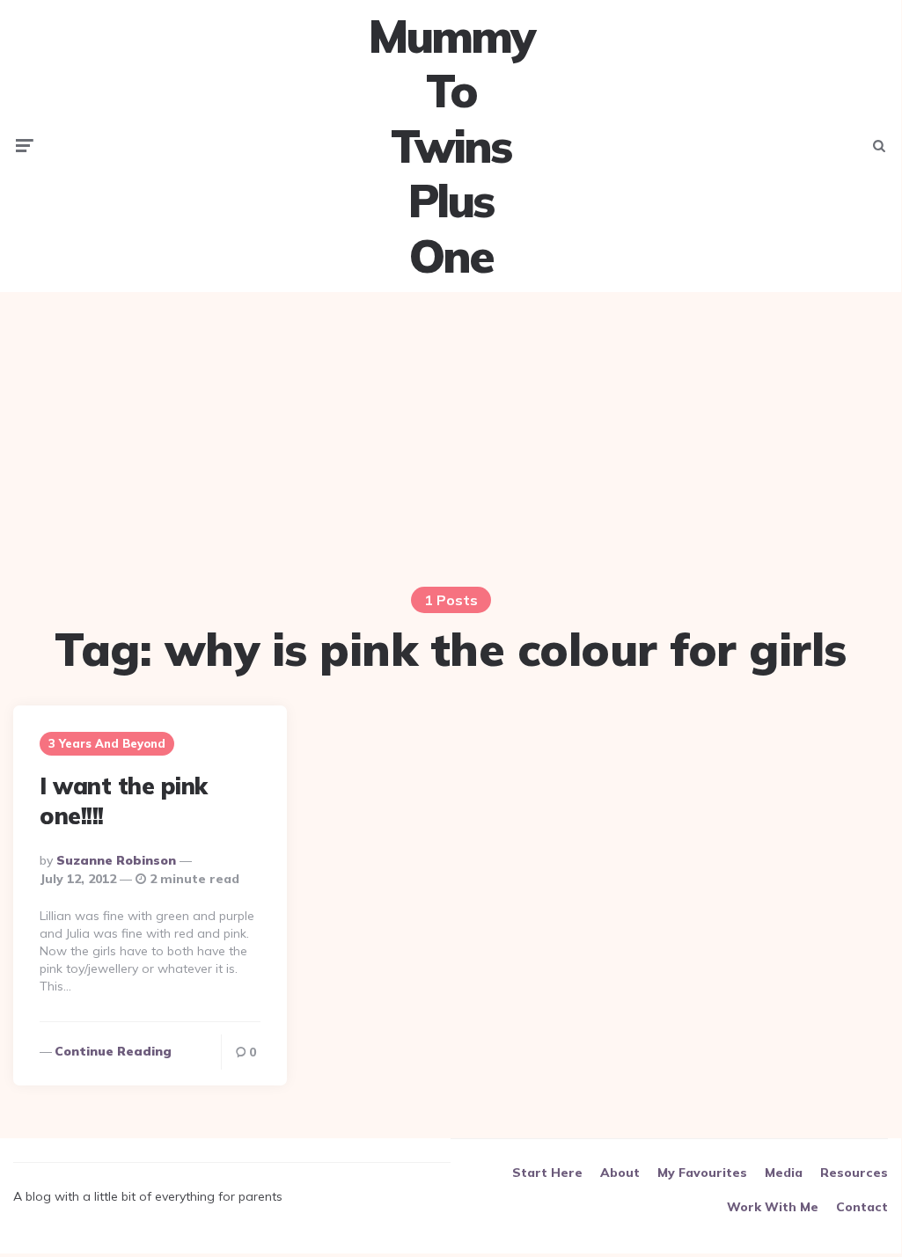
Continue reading (113, 1051)
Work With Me (772, 1207)
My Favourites (702, 1172)
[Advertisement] (450, 428)
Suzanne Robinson (116, 860)
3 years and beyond (106, 743)
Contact (862, 1207)
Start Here (547, 1172)
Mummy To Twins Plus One (450, 146)
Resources (854, 1172)
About (620, 1172)
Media (784, 1172)
